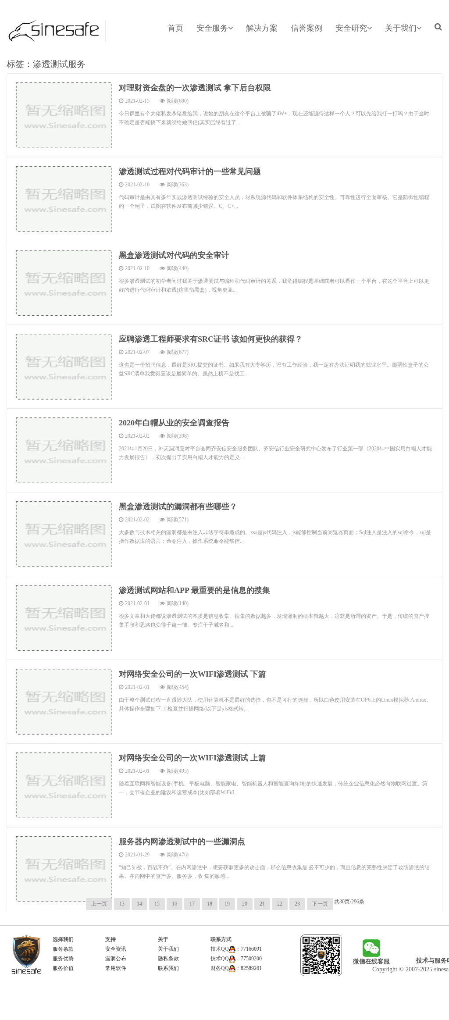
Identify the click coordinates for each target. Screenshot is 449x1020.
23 (297, 904)
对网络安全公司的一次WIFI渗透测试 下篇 (192, 674)
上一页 (99, 904)
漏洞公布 (115, 959)
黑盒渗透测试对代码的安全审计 (174, 255)
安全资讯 (115, 949)
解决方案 (262, 28)
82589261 (251, 968)
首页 (175, 28)
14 (139, 904)
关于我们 (401, 28)
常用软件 (115, 968)
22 (279, 904)
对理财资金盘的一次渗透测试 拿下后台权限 (195, 87)
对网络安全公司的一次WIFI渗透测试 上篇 (192, 757)
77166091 (251, 949)
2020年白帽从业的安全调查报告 (174, 422)
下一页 (320, 904)
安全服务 (212, 28)
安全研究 (351, 28)
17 (192, 904)
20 (244, 904)
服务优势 (63, 959)
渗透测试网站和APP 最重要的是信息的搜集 (194, 590)
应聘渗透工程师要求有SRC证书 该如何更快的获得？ (211, 339)
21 (262, 904)
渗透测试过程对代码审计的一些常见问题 (190, 171)
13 (122, 904)
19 (227, 904)
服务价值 (63, 968)
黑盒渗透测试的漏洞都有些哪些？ (178, 506)
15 (157, 904)
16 (174, 904)
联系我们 (168, 968)
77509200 (251, 959)
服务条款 (63, 949)
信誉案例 (306, 28)
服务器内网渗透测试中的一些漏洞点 (182, 841)
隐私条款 (168, 959)
